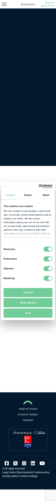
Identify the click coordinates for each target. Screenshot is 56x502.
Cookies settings (28, 476)
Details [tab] (28, 195)
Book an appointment (47, 4)
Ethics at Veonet (28, 414)
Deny (28, 313)
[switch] (48, 258)
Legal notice (9, 472)
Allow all (28, 292)
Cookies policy (41, 472)
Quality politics (10, 476)
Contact (28, 420)
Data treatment (24, 472)
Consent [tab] (10, 195)
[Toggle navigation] (4, 4)
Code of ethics (28, 409)
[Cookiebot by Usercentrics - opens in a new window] (39, 186)
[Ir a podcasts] (50, 461)
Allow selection (28, 302)
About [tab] (45, 195)
